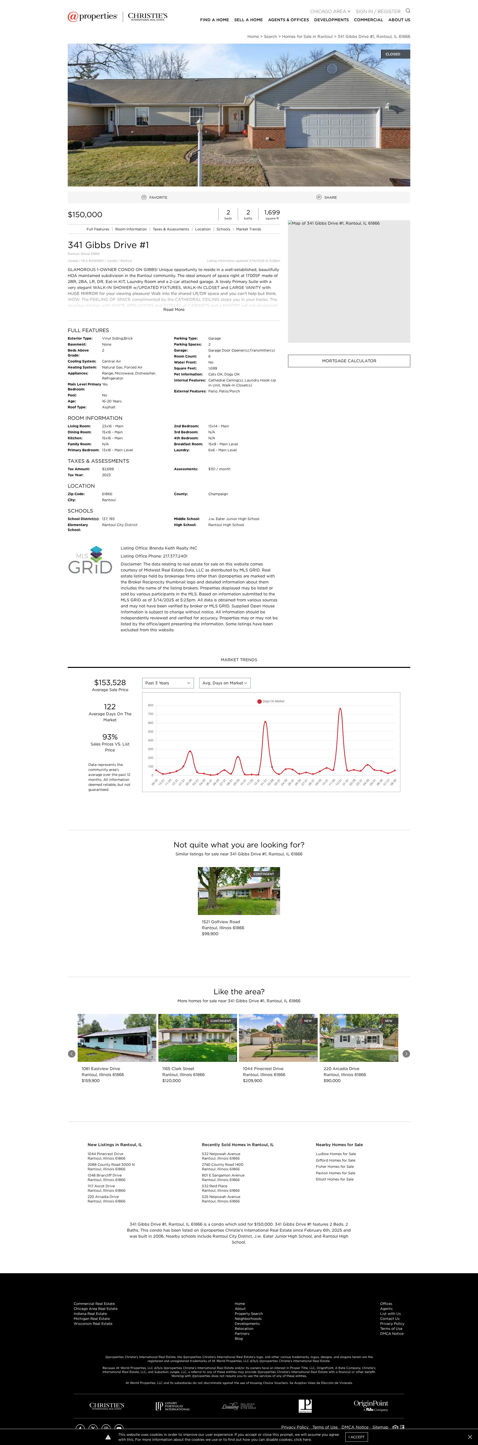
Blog (239, 1339)
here (307, 1440)
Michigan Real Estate (92, 1319)
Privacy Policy (392, 1324)
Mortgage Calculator (349, 361)
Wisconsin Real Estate (93, 1324)
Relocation (244, 1329)
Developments (331, 19)
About (240, 1309)
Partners (242, 1334)
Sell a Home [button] (248, 19)
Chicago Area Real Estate (96, 1309)
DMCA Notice (392, 1334)
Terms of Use (391, 1329)
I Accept (357, 1437)
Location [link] (203, 229)
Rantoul (126, 261)
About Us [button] (399, 19)
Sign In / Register (378, 11)
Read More (173, 309)
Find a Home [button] (214, 19)
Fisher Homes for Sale (335, 1167)
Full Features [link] (98, 229)
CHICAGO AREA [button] (328, 11)
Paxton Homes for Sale (335, 1173)
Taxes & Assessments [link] (171, 229)
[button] (349, 281)
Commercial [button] (368, 19)
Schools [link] (224, 229)
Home (240, 1304)
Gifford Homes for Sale (335, 1160)
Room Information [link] (131, 229)
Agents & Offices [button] (288, 19)
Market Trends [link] (248, 229)
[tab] (239, 660)
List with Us (390, 1314)
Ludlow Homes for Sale (336, 1154)
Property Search (249, 1314)
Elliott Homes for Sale (335, 1179)
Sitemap (380, 1427)
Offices (386, 1304)
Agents (386, 1309)
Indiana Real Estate (90, 1314)
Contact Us (390, 1319)
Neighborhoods (248, 1319)
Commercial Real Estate (94, 1304)
